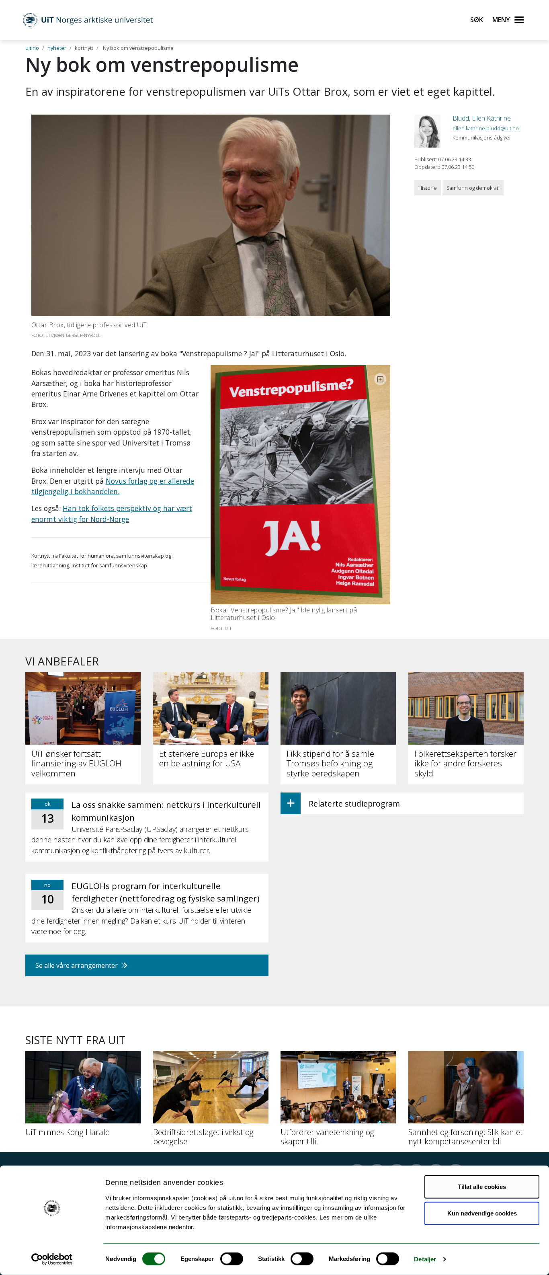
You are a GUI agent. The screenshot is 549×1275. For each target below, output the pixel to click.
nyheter (56, 47)
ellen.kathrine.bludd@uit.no (486, 128)
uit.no (32, 47)
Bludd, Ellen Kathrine (482, 118)
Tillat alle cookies (482, 1186)
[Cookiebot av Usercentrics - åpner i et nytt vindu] (52, 1259)
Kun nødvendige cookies (482, 1212)
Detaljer (425, 1259)
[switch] (231, 1258)
